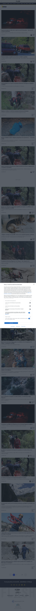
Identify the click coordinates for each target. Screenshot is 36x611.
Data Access (18, 326)
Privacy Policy (23, 326)
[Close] (34, 285)
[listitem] (18, 300)
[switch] (29, 302)
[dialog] (18, 305)
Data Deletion (13, 326)
